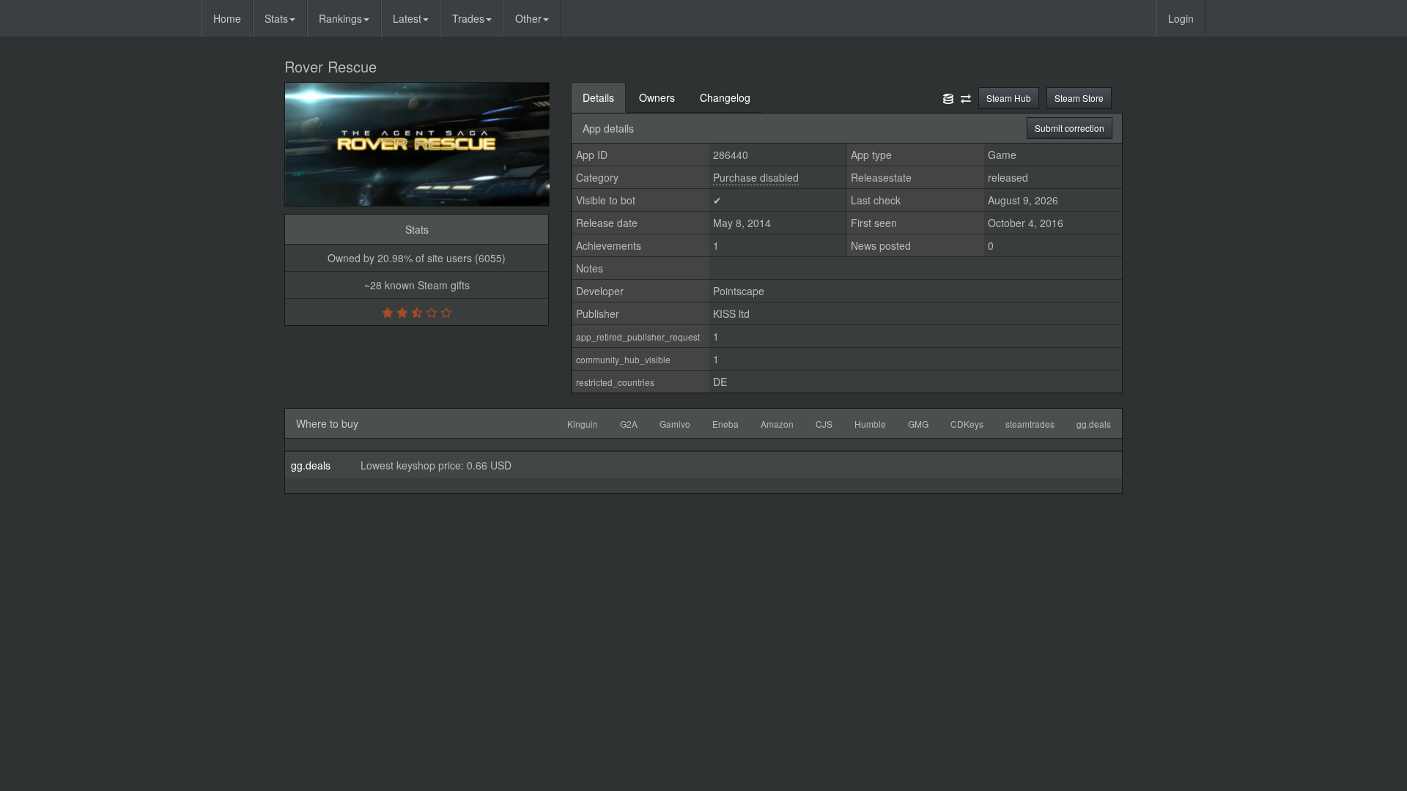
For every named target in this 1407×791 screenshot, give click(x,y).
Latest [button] (407, 18)
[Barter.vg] (966, 97)
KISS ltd (731, 313)
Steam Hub (1008, 98)
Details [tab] (598, 97)
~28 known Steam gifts (417, 285)
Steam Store (1079, 98)
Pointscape (738, 290)
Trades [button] (468, 18)
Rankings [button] (340, 18)
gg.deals (310, 465)
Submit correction (1069, 128)
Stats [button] (276, 18)
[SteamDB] (948, 97)
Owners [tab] (657, 97)
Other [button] (528, 18)
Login (1181, 18)
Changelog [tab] (725, 97)
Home (227, 18)
